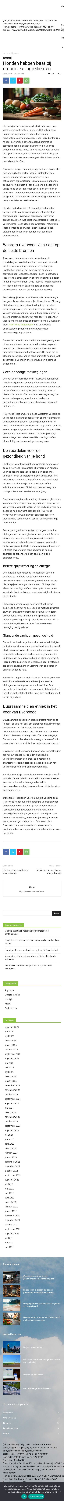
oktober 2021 (11, 1224)
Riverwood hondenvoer (21, 324)
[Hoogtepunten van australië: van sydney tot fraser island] (11, 1305)
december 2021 (12, 1215)
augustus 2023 (12, 1130)
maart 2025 (10, 1076)
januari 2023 (11, 1157)
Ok (24, 1496)
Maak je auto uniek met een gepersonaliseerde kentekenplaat (27, 932)
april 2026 (9, 1036)
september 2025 (13, 1054)
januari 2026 (11, 1045)
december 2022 (12, 1161)
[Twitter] (13, 81)
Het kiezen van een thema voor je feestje (15, 872)
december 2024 (12, 1085)
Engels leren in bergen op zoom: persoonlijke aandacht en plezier (32, 941)
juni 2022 (9, 1188)
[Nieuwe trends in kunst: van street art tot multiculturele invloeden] (11, 1319)
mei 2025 (9, 1067)
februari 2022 (11, 1206)
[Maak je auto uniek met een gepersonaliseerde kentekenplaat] (11, 1277)
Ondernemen (11, 1008)
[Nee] (60, 1491)
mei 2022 (9, 1193)
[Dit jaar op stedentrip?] (11, 1347)
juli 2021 (9, 1238)
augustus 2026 (12, 1027)
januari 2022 (11, 1211)
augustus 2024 (12, 1103)
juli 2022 (9, 1184)
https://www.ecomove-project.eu (32, 891)
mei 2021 (9, 1247)
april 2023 (9, 1143)
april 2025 (9, 1071)
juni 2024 (9, 1107)
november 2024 (12, 1089)
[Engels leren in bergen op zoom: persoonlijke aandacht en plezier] (11, 1291)
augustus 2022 (12, 1179)
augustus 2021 (12, 1233)
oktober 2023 (11, 1121)
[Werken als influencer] (11, 1375)
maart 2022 (10, 1202)
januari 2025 (11, 1080)
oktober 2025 (11, 1049)
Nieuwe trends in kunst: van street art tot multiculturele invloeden (30, 958)
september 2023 (13, 1125)
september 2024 (13, 1098)
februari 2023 (11, 1152)
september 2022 (13, 1175)
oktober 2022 (11, 1170)
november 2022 (12, 1166)
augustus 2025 (12, 1058)
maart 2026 (10, 1040)
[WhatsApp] (26, 81)
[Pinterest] (20, 81)
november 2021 (12, 1220)
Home (5, 53)
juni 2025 (9, 1062)
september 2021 (13, 1229)
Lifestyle (9, 999)
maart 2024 (10, 1112)
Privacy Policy (36, 1496)
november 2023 (12, 1116)
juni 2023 (9, 1139)
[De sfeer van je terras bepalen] (11, 1388)
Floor (10, 74)
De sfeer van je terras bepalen (37, 1388)
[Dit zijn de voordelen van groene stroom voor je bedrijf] (11, 1361)
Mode (7, 1003)
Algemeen (15, 53)
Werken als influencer (33, 1374)
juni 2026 (9, 1031)
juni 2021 (9, 1242)
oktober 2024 (11, 1094)
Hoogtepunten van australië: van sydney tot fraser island (31, 950)
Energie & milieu (12, 994)
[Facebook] (6, 81)
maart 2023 (10, 1148)
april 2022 (9, 1197)
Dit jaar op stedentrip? (33, 1347)
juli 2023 (9, 1134)
